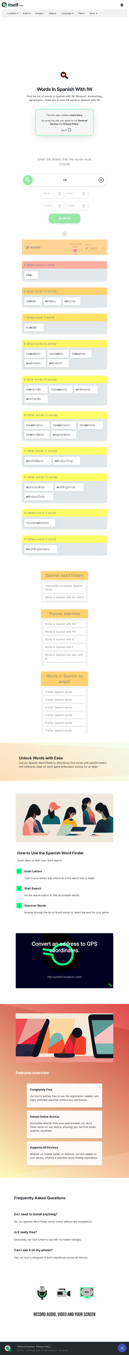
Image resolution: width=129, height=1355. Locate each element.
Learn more (76, 115)
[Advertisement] (64, 42)
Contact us (63, 1350)
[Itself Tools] (64, 1305)
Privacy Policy (70, 124)
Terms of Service (26, 1346)
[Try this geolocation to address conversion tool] (64, 960)
